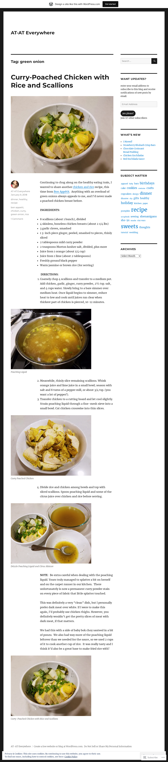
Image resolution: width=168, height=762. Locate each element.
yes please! (128, 113)
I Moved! (127, 141)
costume (141, 188)
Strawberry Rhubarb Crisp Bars (139, 145)
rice (27, 214)
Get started (110, 4)
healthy (23, 199)
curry (23, 210)
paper (145, 203)
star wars (141, 220)
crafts (150, 188)
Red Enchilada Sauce (134, 159)
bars (136, 183)
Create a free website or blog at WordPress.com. (58, 746)
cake (123, 188)
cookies (132, 188)
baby (131, 184)
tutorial (124, 232)
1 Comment (17, 219)
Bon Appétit (61, 191)
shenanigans (148, 216)
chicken (15, 210)
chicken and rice (83, 187)
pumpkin (125, 211)
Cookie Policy (70, 756)
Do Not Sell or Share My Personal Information (108, 746)
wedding (133, 232)
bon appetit (17, 207)
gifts (136, 198)
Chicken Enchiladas (133, 155)
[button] (51, 339)
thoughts (144, 227)
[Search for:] (136, 61)
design (136, 194)
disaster (124, 198)
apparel (124, 183)
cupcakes (126, 193)
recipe (14, 202)
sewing (135, 216)
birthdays (147, 183)
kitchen (138, 203)
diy (131, 198)
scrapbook (125, 217)
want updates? (133, 79)
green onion (17, 214)
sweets (129, 226)
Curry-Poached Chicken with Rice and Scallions (60, 81)
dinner (14, 199)
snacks (133, 220)
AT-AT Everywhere (33, 32)
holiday (127, 203)
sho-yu (125, 220)
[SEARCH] (154, 61)
